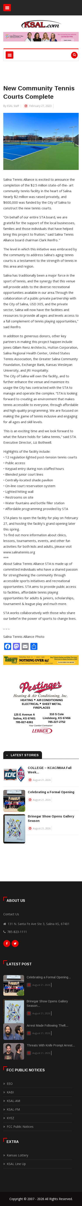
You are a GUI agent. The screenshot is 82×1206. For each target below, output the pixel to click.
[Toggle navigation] (7, 7)
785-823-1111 (17, 932)
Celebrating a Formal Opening (51, 792)
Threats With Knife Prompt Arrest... (51, 1045)
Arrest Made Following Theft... (47, 1025)
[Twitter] (15, 944)
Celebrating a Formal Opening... (49, 977)
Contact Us (11, 914)
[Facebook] (6, 944)
